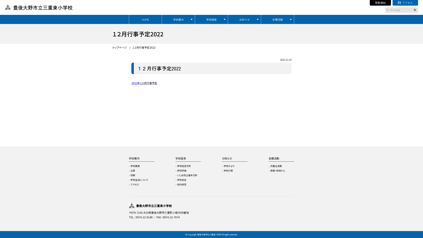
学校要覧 (135, 166)
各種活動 (277, 19)
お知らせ (244, 19)
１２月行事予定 (148, 83)
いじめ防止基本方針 (187, 175)
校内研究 (181, 184)
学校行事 (228, 170)
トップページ (119, 47)
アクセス (407, 3)
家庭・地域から (277, 170)
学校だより (229, 166)
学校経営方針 (184, 166)
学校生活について (139, 179)
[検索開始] (415, 10)
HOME (145, 19)
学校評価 (181, 170)
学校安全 (181, 179)
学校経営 (211, 19)
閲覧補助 (380, 3)
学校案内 (178, 19)
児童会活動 (276, 166)
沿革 (133, 170)
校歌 (133, 175)
